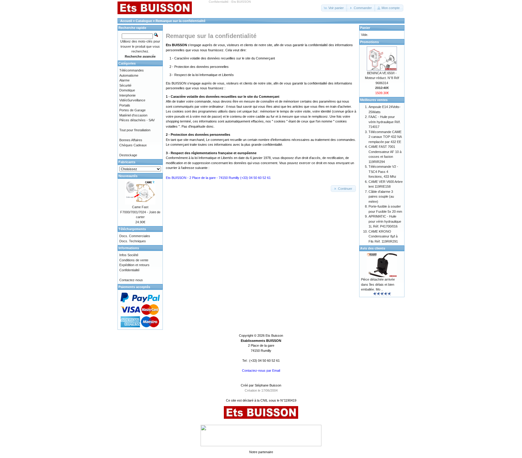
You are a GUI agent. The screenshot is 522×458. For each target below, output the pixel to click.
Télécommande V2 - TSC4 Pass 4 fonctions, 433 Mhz (383, 171)
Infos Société (128, 255)
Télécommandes (131, 70)
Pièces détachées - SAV (137, 120)
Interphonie (127, 95)
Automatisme (128, 75)
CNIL (264, 400)
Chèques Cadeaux (133, 145)
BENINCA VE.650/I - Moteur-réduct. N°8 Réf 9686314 (382, 78)
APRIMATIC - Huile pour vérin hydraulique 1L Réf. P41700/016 (385, 221)
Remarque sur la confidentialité (180, 21)
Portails (124, 105)
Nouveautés (127, 176)
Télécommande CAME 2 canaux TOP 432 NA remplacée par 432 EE (385, 137)
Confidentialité (129, 270)
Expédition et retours (134, 265)
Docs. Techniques (132, 241)
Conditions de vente (133, 260)
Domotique (127, 90)
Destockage (128, 155)
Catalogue (144, 21)
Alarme (124, 80)
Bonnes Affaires (130, 140)
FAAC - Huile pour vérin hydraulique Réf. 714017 (385, 122)
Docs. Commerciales (134, 236)
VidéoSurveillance (132, 100)
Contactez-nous (131, 280)
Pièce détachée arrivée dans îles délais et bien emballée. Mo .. (378, 284)
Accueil (126, 21)
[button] (334, 8)
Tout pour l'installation (134, 130)
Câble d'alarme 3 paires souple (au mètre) (381, 196)
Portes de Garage (132, 110)
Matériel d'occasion (133, 115)
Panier (365, 28)
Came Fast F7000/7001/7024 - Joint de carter (140, 212)
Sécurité (125, 85)
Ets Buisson (274, 335)
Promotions (369, 42)
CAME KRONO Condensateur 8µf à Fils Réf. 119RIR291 (383, 236)
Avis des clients (372, 248)
